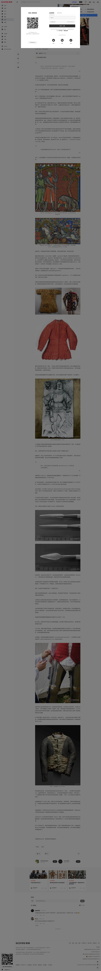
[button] (78, 9)
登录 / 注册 (62, 26)
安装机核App (33, 42)
